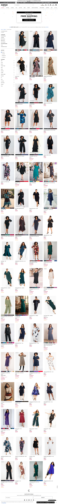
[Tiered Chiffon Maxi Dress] (36, 144)
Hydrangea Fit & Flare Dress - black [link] (35, 402)
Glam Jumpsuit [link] (17, 51)
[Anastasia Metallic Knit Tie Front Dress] (50, 118)
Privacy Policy (4, 502)
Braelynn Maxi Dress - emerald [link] (5, 288)
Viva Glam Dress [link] (32, 104)
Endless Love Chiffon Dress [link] (48, 103)
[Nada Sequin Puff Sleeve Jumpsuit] (36, 40)
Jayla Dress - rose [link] (18, 481)
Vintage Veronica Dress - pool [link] (48, 481)
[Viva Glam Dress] (36, 92)
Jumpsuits (2, 37)
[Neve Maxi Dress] (7, 198)
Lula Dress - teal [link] (3, 261)
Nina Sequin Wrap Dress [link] (19, 104)
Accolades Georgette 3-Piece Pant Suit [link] (7, 482)
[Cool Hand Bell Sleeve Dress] (7, 118)
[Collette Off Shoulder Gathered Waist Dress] (7, 224)
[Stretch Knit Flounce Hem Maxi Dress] (50, 171)
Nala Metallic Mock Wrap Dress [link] (34, 236)
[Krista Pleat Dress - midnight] (36, 305)
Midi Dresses (3, 40)
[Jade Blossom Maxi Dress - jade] (7, 446)
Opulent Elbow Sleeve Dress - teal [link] (20, 261)
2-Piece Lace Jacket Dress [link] (48, 262)
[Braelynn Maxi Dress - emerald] (7, 277)
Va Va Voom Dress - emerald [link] (48, 316)
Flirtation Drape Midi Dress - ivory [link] (49, 457)
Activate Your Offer (29, 20)
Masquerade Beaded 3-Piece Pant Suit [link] (7, 317)
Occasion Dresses (4, 43)
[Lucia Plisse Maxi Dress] (50, 40)
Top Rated (3, 53)
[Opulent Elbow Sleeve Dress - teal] (22, 250)
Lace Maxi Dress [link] (17, 317)
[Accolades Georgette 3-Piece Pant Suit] (7, 470)
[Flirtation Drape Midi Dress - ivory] (50, 446)
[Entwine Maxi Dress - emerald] (22, 277)
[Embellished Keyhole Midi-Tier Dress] (36, 361)
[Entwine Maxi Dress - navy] (22, 332)
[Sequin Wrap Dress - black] (50, 224)
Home (2, 29)
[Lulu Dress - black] (36, 446)
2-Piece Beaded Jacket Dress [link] (5, 430)
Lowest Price (3, 57)
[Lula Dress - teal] (7, 250)
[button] (35, 0)
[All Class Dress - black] (50, 418)
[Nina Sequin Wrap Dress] (22, 92)
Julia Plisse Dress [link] (17, 402)
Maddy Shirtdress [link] (32, 77)
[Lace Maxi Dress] (22, 305)
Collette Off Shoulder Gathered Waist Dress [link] (7, 236)
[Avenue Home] (4, 5)
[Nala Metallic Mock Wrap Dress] (36, 224)
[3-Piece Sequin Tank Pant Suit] (50, 198)
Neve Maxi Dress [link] (3, 209)
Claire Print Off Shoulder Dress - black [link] (21, 457)
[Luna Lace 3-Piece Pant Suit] (50, 277)
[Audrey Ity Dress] (22, 118)
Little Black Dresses (4, 46)
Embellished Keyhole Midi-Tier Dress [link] (35, 373)
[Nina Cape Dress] (22, 171)
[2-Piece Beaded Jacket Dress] (7, 418)
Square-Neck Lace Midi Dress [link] (5, 373)
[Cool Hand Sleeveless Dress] (36, 118)
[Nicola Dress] (22, 66)
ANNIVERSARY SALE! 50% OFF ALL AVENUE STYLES (25, 0)
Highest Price (4, 55)
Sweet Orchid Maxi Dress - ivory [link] (48, 372)
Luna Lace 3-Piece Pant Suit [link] (48, 289)
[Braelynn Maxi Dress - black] (36, 198)
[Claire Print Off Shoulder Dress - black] (22, 446)
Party (2, 45)
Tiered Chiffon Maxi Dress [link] (33, 156)
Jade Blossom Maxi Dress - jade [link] (6, 457)
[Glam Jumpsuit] (22, 40)
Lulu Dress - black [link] (32, 457)
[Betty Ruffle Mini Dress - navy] (50, 391)
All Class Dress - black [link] (47, 429)
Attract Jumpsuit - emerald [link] (33, 429)
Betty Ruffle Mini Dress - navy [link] (48, 402)
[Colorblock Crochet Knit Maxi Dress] (7, 391)
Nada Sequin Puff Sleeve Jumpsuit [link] (35, 51)
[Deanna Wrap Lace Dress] (36, 250)
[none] (22, 40)
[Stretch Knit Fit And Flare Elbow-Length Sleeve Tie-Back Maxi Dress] (50, 332)
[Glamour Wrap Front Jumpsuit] (22, 144)
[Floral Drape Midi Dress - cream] (36, 332)
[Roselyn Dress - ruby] (22, 418)
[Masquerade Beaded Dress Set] (36, 277)
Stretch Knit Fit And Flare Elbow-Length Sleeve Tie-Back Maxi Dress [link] (49, 345)
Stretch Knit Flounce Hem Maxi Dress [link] (49, 183)
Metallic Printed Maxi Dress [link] (48, 77)
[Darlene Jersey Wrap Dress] (7, 144)
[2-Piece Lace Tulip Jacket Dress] (36, 470)
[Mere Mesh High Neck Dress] (22, 198)
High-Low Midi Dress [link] (33, 182)
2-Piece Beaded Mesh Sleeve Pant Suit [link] (7, 344)
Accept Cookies (51, 502)
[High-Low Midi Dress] (36, 171)
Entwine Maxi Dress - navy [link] (19, 343)
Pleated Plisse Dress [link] (18, 236)
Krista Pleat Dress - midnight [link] (34, 316)
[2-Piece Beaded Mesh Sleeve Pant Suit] (7, 332)
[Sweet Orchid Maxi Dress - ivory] (50, 361)
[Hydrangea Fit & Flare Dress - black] (36, 391)
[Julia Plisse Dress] (22, 391)
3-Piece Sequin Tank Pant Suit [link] (48, 210)
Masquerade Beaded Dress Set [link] (34, 289)
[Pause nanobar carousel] (27, 1)
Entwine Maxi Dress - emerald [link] (19, 288)
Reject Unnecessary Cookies (42, 502)
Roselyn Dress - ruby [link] (18, 429)
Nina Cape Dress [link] (17, 182)
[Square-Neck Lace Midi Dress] (7, 361)
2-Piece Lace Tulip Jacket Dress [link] (34, 482)
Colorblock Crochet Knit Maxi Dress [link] (6, 402)
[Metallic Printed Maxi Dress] (50, 66)
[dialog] (56, 2)
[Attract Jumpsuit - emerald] (36, 418)
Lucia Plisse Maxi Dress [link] (47, 51)
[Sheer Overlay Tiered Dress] (22, 361)
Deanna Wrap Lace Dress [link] (33, 262)
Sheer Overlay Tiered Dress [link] (19, 373)
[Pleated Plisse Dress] (22, 224)
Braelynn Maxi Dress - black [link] (34, 209)
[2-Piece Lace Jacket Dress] (50, 250)
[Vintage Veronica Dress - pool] (50, 470)
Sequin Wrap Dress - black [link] (48, 235)
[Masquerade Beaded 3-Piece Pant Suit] (7, 305)
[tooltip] (4, 2)
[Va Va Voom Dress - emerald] (50, 305)
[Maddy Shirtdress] (36, 66)
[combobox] (24, 5)
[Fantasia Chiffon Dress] (50, 144)
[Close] (56, 502)
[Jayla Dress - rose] (22, 470)
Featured (3, 52)
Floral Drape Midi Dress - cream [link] (34, 343)
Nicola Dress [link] (17, 76)
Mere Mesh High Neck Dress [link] (19, 208)
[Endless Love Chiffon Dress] (50, 92)
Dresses (5, 29)
